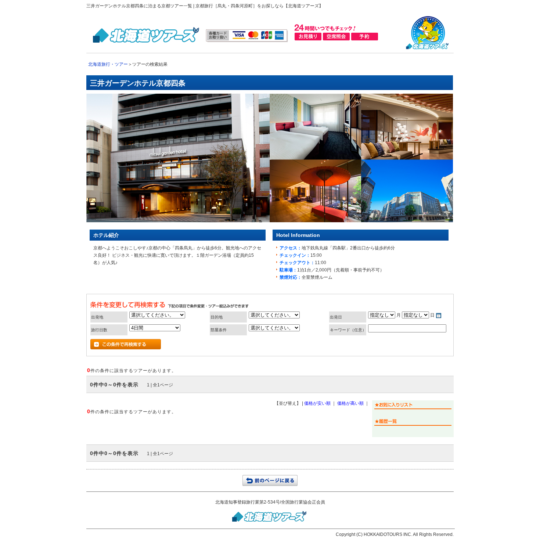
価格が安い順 (317, 403)
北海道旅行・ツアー (108, 64)
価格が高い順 (350, 403)
